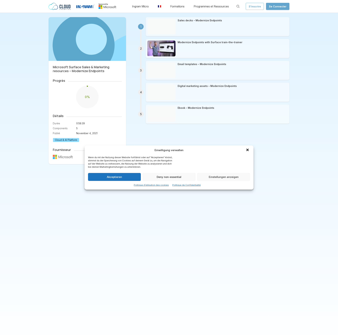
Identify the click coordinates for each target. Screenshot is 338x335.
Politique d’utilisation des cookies (151, 185)
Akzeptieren (114, 177)
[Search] (238, 6)
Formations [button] (177, 6)
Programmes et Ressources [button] (211, 6)
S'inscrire (255, 6)
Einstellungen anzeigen (224, 177)
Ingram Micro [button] (140, 6)
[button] (248, 150)
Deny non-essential (169, 177)
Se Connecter (277, 6)
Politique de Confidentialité (186, 185)
